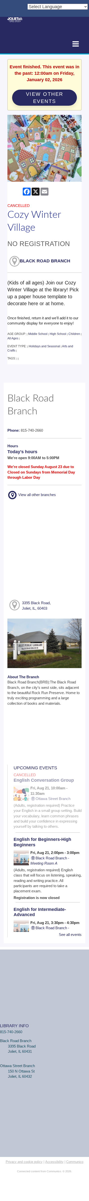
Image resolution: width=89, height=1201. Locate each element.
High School (58, 334)
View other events (44, 97)
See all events (70, 934)
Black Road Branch (45, 260)
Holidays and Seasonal (44, 346)
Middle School (37, 334)
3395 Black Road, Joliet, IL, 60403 (36, 605)
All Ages (12, 338)
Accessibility (54, 1162)
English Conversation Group (44, 780)
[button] (75, 44)
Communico (74, 1162)
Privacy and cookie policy (24, 1162)
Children (74, 334)
